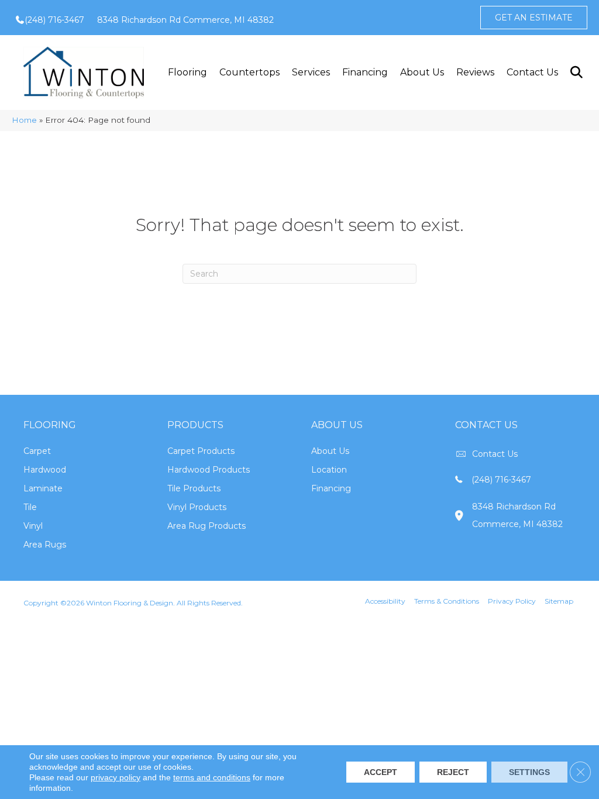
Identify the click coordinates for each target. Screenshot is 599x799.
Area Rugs (44, 544)
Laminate (43, 488)
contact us (495, 454)
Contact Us (532, 72)
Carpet (37, 451)
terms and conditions (211, 777)
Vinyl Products (196, 507)
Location (329, 469)
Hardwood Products (208, 469)
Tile (30, 507)
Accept (380, 772)
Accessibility (385, 601)
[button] (575, 72)
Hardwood (44, 469)
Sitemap (559, 601)
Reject (453, 772)
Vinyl (33, 526)
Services (311, 72)
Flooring (187, 72)
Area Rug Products (206, 526)
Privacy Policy (512, 601)
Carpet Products (201, 451)
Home (24, 120)
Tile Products (194, 488)
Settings (529, 772)
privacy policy (115, 777)
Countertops (249, 72)
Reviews (475, 72)
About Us (422, 72)
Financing (365, 72)
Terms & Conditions (446, 601)
